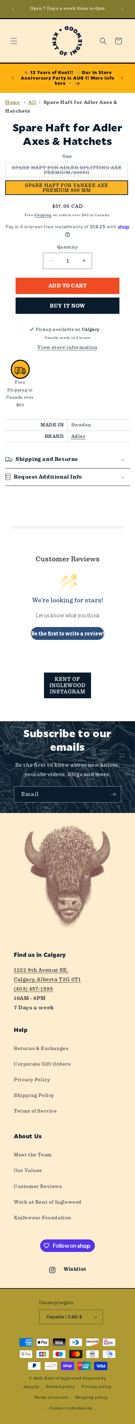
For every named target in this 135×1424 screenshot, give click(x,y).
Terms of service (51, 1397)
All (32, 102)
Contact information (71, 1408)
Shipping (43, 215)
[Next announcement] (122, 9)
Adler (78, 436)
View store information (67, 347)
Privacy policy (96, 1386)
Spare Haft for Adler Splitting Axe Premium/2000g (70, 171)
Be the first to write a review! (67, 633)
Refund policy (60, 1386)
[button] (13, 41)
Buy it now (67, 306)
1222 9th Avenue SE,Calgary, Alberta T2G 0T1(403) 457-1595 (47, 979)
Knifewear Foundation (42, 1217)
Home (12, 102)
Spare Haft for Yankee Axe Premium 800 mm (66, 187)
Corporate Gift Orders (42, 1064)
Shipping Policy (34, 1095)
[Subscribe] (113, 794)
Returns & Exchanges (41, 1048)
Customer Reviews (38, 1186)
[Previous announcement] (12, 9)
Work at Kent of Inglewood (48, 1202)
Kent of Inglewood (63, 1378)
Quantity (67, 247)
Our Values (28, 1170)
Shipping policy (91, 1397)
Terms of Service (35, 1111)
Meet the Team (33, 1154)
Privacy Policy (32, 1079)
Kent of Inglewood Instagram (68, 685)
